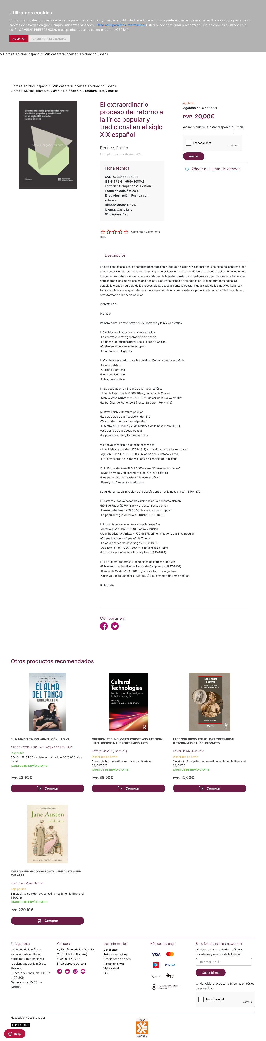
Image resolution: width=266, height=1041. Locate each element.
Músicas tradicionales (60, 54)
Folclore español (28, 54)
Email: (239, 127)
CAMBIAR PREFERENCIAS (49, 38)
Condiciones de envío (117, 959)
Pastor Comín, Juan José (188, 751)
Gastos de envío (113, 963)
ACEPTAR (18, 38)
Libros (7, 54)
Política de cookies (115, 954)
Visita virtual (111, 968)
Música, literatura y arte (41, 91)
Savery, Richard (102, 751)
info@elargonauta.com (71, 963)
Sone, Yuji (121, 751)
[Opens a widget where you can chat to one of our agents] (14, 1034)
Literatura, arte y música (101, 91)
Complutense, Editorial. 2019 (121, 154)
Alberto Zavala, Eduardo (26, 747)
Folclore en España (94, 54)
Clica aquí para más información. (121, 25)
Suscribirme (210, 972)
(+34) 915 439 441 (69, 958)
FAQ (106, 973)
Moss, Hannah (35, 883)
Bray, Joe (17, 883)
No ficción (70, 91)
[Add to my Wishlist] (187, 169)
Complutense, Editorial (135, 186)
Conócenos (110, 949)
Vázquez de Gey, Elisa (58, 747)
